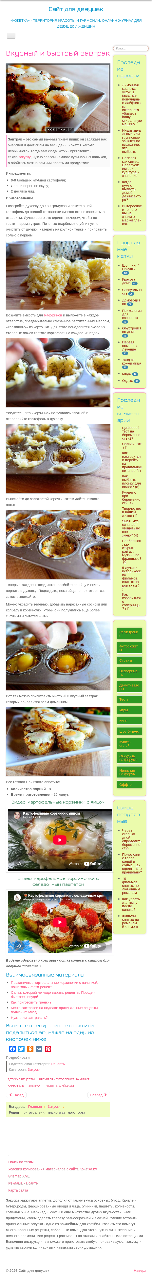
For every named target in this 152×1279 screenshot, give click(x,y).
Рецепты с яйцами (59, 1085)
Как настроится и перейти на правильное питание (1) (132, 461)
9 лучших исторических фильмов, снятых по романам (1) (131, 578)
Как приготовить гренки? (31, 1002)
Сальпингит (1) (132, 445)
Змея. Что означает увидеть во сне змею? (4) (131, 528)
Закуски (34, 1069)
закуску (25, 156)
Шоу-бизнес (129, 731)
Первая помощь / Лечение (129, 346)
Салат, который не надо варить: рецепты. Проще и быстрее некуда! (53, 994)
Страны (125, 660)
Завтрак (34, 1085)
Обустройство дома (131, 330)
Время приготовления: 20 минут (64, 1079)
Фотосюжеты (128, 648)
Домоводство (131, 302)
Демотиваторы (129, 687)
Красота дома (128, 281)
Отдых (127, 380)
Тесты (124, 699)
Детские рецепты (21, 1079)
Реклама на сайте (23, 1182)
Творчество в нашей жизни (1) (131, 512)
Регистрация (128, 633)
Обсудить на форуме (128, 757)
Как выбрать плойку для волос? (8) (131, 481)
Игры (123, 709)
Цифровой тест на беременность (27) (131, 433)
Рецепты (58, 1063)
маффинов (53, 315)
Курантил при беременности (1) (131, 497)
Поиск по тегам (20, 1161)
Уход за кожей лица (131, 361)
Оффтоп (126, 784)
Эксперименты (129, 672)
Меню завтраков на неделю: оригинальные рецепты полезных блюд (54, 1009)
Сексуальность (132, 291)
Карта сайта (18, 1190)
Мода (126, 373)
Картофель (16, 1085)
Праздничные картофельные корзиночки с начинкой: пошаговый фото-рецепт (54, 984)
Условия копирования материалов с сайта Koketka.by (52, 1168)
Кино (123, 720)
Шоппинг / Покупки (130, 267)
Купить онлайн (125, 743)
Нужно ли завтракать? (29, 1017)
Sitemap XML (19, 1175)
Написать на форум (127, 772)
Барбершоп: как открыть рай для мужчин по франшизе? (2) (131, 551)
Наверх (140, 1270)
